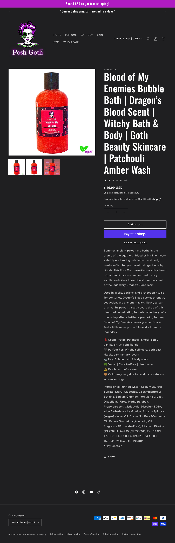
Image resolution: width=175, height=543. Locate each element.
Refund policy (56, 534)
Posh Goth (21, 534)
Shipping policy (110, 534)
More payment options (135, 242)
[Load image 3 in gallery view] (52, 167)
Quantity (108, 205)
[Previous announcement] (10, 11)
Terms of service (91, 534)
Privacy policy (73, 534)
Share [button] (111, 456)
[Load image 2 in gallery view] (34, 167)
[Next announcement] (165, 11)
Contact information (131, 534)
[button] (148, 38)
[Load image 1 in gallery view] (17, 167)
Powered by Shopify (36, 534)
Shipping (108, 193)
